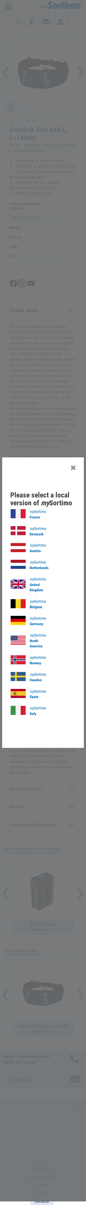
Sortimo (38, 514)
